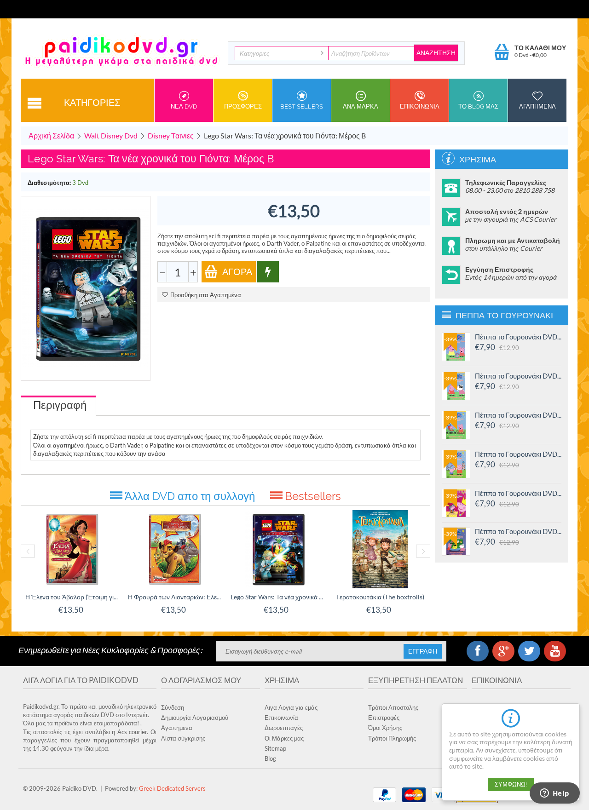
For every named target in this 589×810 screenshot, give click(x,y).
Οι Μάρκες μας (284, 738)
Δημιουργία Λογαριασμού (194, 717)
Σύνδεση (172, 707)
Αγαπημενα (537, 106)
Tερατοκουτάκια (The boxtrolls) (380, 597)
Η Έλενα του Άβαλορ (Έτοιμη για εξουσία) (72, 597)
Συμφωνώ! (511, 784)
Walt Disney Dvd (111, 135)
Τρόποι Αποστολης (393, 707)
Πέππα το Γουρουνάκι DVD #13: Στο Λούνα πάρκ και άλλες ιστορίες (518, 454)
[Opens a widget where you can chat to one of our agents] (554, 793)
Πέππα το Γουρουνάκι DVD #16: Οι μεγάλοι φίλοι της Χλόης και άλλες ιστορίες (518, 337)
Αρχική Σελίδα (51, 135)
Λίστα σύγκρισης (183, 738)
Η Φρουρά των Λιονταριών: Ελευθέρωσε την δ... (174, 597)
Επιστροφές (383, 717)
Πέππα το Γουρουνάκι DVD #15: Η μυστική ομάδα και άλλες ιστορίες (518, 376)
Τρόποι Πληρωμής (392, 738)
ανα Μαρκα (360, 106)
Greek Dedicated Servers (172, 788)
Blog (270, 758)
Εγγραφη (422, 651)
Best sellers (301, 106)
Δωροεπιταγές (284, 727)
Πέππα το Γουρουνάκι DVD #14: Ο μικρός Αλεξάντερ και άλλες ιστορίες (518, 415)
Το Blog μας (478, 106)
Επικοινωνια (419, 106)
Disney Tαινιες (171, 135)
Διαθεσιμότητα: (49, 182)
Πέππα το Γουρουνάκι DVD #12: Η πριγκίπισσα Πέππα (518, 493)
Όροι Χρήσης (385, 727)
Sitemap (275, 748)
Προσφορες (243, 106)
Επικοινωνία (281, 717)
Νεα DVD (184, 106)
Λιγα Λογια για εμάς (291, 707)
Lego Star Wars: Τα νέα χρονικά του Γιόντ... (277, 597)
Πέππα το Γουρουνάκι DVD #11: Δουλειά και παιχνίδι (518, 531)
